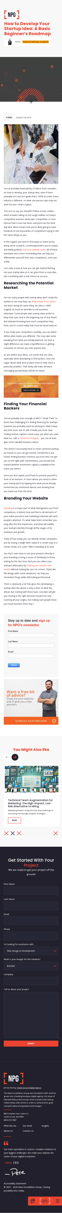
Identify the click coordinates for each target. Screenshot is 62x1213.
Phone (7, 929)
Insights (45, 1125)
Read (14, 820)
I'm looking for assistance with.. (19, 944)
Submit (31, 1043)
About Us (8, 1130)
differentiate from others (44, 301)
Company (8, 974)
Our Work (27, 1125)
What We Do (10, 1125)
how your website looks (34, 249)
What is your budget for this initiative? (22, 959)
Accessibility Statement (15, 1183)
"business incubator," (30, 438)
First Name (9, 884)
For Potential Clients (35, 42)
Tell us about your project (16, 989)
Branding (8, 508)
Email (6, 914)
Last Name (9, 899)
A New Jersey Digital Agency (29, 1088)
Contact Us (28, 1130)
